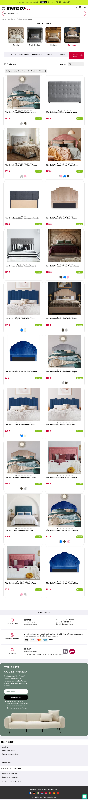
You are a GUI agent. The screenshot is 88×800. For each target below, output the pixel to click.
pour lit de (36, 54)
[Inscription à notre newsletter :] (16, 692)
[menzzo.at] (46, 793)
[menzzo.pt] (57, 793)
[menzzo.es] (53, 793)
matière (62, 54)
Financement (6, 759)
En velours (72, 45)
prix (10, 54)
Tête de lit (21, 19)
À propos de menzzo (9, 773)
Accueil (4, 19)
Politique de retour (8, 750)
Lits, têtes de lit (12, 19)
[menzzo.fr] (30, 793)
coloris (49, 54)
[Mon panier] (80, 7)
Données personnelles (10, 777)
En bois (16, 45)
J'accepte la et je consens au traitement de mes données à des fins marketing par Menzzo (17, 704)
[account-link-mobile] (76, 7)
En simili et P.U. (34, 45)
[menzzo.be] (50, 793)
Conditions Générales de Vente (13, 782)
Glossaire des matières (10, 754)
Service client (6, 762)
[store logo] (41, 7)
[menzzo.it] (38, 793)
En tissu (53, 45)
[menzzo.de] (34, 793)
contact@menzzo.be (30, 651)
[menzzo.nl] (42, 793)
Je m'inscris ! (16, 697)
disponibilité (23, 54)
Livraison (5, 747)
